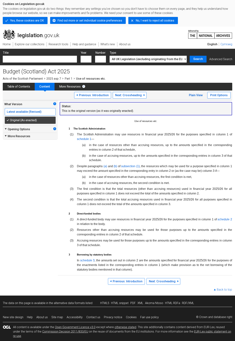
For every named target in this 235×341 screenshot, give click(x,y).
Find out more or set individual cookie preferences (89, 20)
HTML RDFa (172, 303)
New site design (13, 317)
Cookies (131, 317)
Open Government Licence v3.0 (75, 327)
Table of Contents (18, 86)
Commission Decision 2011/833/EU (65, 331)
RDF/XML (188, 303)
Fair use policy (149, 317)
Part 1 (68, 78)
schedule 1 (84, 139)
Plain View (196, 95)
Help (30, 317)
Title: (6, 52)
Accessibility (75, 317)
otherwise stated (125, 327)
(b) (115, 166)
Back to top (224, 289)
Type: (113, 52)
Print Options (219, 95)
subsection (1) (130, 166)
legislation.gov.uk (33, 31)
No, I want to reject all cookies (155, 20)
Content (44, 86)
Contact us (93, 317)
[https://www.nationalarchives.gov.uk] (210, 33)
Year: (84, 52)
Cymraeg (226, 44)
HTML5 (104, 303)
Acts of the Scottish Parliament (23, 78)
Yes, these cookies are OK (27, 20)
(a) (105, 166)
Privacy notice (113, 317)
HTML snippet (120, 303)
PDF (133, 303)
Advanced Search (220, 59)
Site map (57, 317)
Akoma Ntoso (154, 303)
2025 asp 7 (53, 78)
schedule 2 (225, 219)
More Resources (70, 86)
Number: (100, 52)
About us (42, 317)
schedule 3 (87, 260)
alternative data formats (69, 303)
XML (140, 303)
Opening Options (17, 129)
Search (198, 59)
